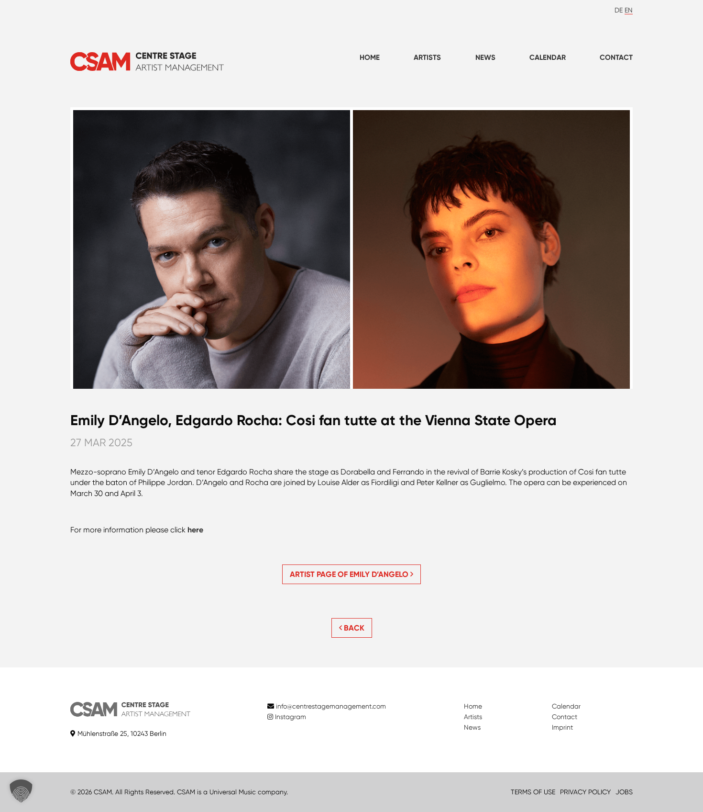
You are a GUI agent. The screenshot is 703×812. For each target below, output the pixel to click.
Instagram (289, 717)
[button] (21, 791)
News (485, 57)
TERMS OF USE (533, 792)
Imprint (562, 727)
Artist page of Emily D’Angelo (350, 574)
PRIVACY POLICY (585, 792)
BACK (353, 627)
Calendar (547, 57)
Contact (616, 57)
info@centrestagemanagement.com (331, 706)
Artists (427, 57)
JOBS (624, 792)
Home (370, 57)
